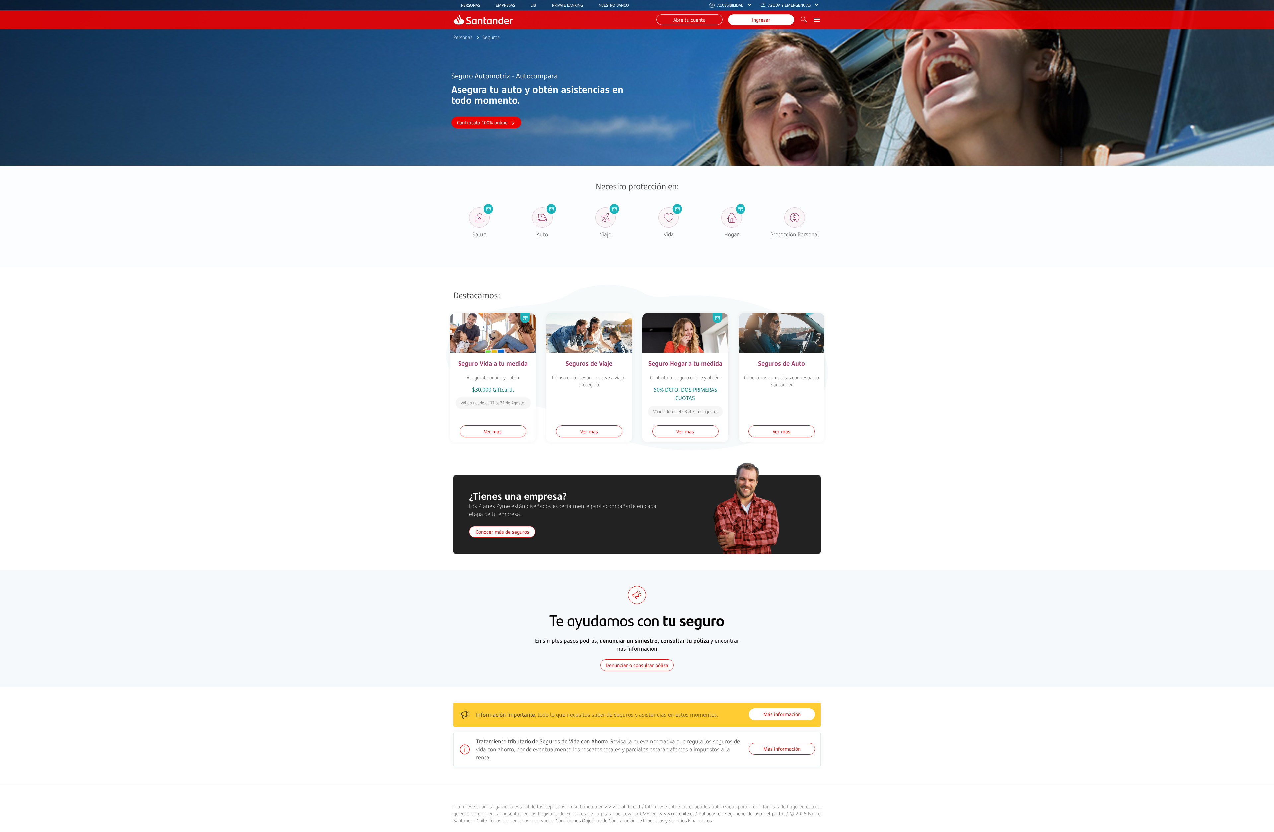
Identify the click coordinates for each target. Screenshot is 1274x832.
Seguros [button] (491, 37)
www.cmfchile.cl (622, 806)
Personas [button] (463, 37)
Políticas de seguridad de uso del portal (742, 813)
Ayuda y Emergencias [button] (789, 5)
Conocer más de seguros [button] (502, 532)
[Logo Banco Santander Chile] (483, 20)
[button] (689, 19)
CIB (533, 5)
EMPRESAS (505, 5)
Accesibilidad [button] (730, 5)
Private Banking (567, 5)
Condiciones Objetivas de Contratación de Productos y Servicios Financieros (634, 820)
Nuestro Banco (614, 5)
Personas (470, 5)
